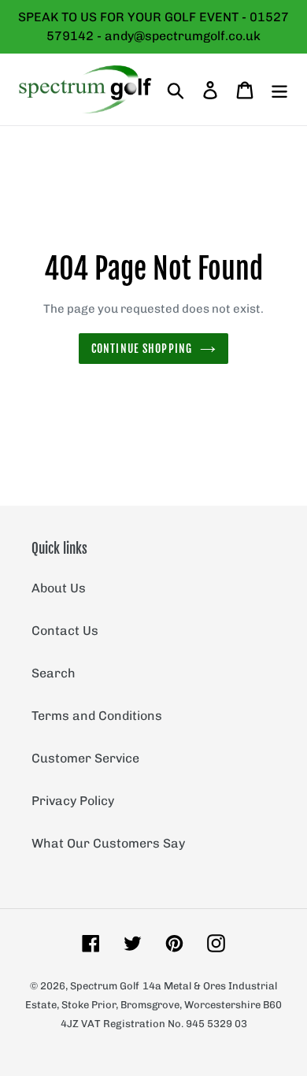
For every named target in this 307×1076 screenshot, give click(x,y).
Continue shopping (141, 348)
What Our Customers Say (108, 843)
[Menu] (279, 89)
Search (53, 673)
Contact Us (64, 630)
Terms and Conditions (96, 715)
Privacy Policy (72, 800)
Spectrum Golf (104, 986)
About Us (58, 588)
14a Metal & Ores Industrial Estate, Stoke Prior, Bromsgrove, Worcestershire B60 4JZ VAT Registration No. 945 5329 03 (153, 1005)
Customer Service (85, 758)
